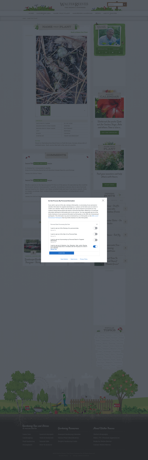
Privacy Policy (83, 259)
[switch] (95, 228)
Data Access (74, 259)
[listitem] (74, 224)
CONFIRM (61, 253)
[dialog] (74, 230)
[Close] (103, 201)
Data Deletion (64, 259)
